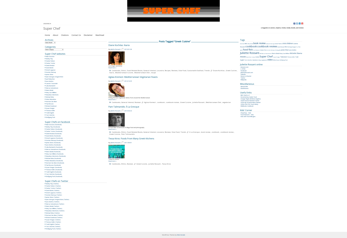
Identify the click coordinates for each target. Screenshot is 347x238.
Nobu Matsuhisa (51, 99)
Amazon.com (244, 67)
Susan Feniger (50, 108)
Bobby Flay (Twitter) (52, 184)
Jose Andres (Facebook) (53, 145)
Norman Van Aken (51, 101)
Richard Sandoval (51, 106)
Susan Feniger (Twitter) (53, 220)
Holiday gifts (277, 50)
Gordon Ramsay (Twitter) (54, 195)
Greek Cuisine (231, 70)
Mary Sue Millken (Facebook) (54, 154)
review (257, 57)
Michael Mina (50, 97)
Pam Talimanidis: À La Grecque (123, 106)
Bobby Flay (49, 59)
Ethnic (123, 70)
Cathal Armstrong (270, 43)
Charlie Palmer (50, 61)
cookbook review (172, 102)
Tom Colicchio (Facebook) (54, 174)
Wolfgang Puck (50, 117)
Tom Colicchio (50, 115)
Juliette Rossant (115, 49)
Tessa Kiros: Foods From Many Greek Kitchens (131, 138)
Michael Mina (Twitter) (53, 213)
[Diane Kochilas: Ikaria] (173, 58)
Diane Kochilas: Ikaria (119, 45)
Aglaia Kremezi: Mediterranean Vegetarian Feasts (133, 76)
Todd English (50, 113)
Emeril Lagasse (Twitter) (53, 193)
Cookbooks (116, 70)
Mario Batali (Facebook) (53, 151)
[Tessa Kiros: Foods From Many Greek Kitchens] (173, 151)
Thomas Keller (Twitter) (53, 222)
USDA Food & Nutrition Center (250, 100)
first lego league (291, 47)
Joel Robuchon (50, 79)
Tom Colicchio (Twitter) (53, 226)
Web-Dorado (181, 235)
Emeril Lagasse (50, 70)
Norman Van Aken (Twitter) (54, 215)
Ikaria (111, 73)
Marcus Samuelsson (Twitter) (55, 204)
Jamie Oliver (49, 74)
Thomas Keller (50, 110)
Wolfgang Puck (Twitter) (53, 229)
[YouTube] (302, 23)
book (251, 43)
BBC (246, 43)
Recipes (168, 70)
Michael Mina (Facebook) (53, 158)
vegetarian (226, 102)
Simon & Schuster (246, 76)
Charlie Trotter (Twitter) (53, 188)
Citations (65, 35)
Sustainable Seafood (195, 70)
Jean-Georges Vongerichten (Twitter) (57, 199)
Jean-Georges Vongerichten (54, 77)
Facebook (244, 71)
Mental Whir (244, 86)
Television (283, 57)
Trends (207, 70)
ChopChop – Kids (246, 113)
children (289, 43)
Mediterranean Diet (142, 73)
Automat (242, 43)
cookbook (161, 102)
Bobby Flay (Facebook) (53, 127)
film (286, 47)
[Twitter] (297, 23)
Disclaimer (88, 35)
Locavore (160, 70)
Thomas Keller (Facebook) (54, 170)
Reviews (175, 70)
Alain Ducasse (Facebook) (54, 124)
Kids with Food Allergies (248, 116)
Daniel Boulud (50, 65)
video (270, 59)
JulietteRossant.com (247, 72)
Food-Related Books (135, 70)
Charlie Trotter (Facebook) (54, 131)
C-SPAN (243, 69)
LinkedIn (243, 74)
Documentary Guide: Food (249, 97)
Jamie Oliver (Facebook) (53, 142)
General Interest (149, 70)
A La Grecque (194, 132)
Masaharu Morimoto (52, 95)
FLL (297, 47)
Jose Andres (49, 81)
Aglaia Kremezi (150, 102)
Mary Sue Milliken (51, 92)
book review (205, 132)
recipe (153, 73)
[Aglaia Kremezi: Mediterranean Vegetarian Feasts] (173, 90)
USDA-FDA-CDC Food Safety (249, 104)
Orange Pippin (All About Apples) (251, 99)
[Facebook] (294, 23)
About (55, 35)
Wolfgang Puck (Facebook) (54, 176)
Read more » (112, 68)
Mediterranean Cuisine (124, 73)
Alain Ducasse (50, 56)
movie (243, 56)
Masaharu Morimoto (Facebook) (56, 156)
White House (276, 60)
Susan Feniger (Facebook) (54, 167)
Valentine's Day (256, 60)
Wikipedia (243, 80)
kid (260, 53)
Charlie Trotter (50, 63)
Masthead (100, 35)
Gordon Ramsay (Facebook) (54, 140)
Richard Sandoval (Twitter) (54, 217)
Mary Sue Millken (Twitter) (54, 208)
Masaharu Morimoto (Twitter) (55, 211)
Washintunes (245, 88)
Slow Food (182, 70)
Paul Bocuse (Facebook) (53, 165)
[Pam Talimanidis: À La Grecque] (173, 120)
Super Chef (266, 56)
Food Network (256, 50)
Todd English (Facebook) (53, 172)
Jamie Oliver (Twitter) (52, 197)
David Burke (49, 68)
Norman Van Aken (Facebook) (55, 163)
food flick (248, 49)
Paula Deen (248, 57)
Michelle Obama (296, 53)
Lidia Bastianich (50, 86)
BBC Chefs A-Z (245, 95)
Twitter (243, 78)
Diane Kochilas (219, 70)
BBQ (249, 43)
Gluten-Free (263, 50)
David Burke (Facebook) (53, 136)
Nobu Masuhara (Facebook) (54, 160)
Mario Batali (49, 90)
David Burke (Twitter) (52, 190)
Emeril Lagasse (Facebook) (54, 138)
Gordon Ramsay (51, 72)
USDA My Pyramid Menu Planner (251, 102)
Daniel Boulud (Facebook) (54, 133)
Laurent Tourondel (51, 83)
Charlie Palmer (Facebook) (54, 129)
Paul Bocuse (49, 104)
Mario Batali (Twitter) (52, 206)
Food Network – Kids (247, 115)
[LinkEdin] (299, 23)
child (284, 43)
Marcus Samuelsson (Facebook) (55, 149)
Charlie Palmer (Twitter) (53, 186)
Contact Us (76, 35)
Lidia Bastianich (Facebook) (54, 147)
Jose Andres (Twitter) (52, 202)
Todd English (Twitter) (53, 224)
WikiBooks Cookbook (247, 106)
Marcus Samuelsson (52, 88)
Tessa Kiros (166, 164)
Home (47, 35)
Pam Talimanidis (128, 134)
